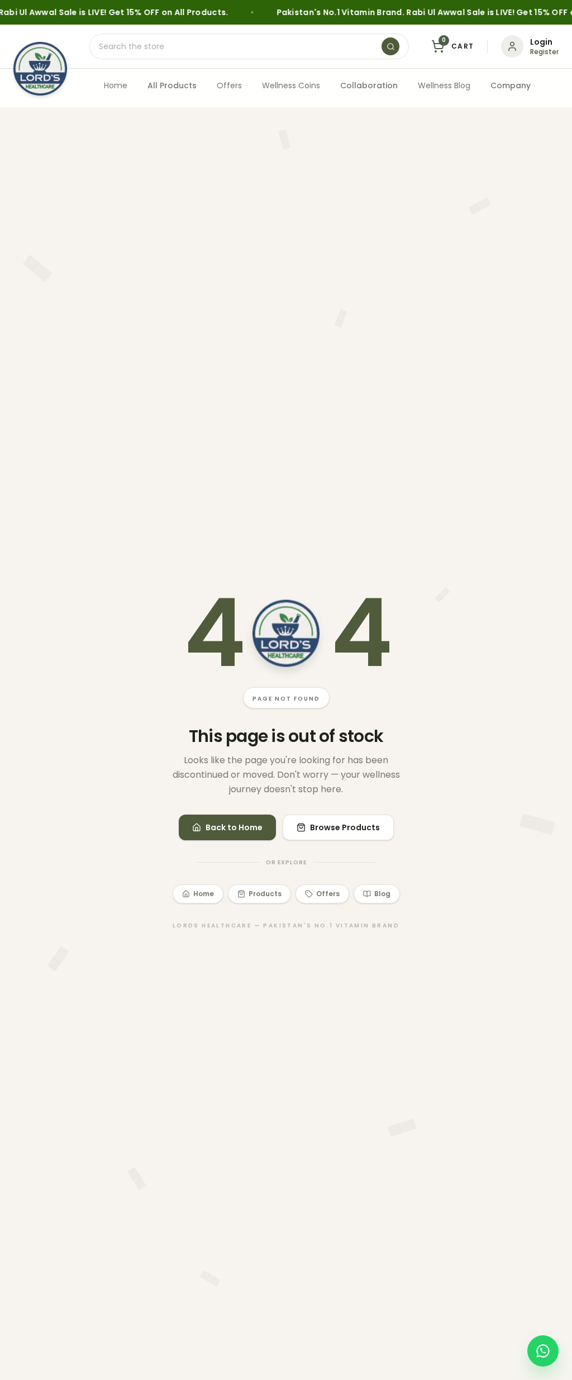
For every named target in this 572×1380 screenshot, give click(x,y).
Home (115, 85)
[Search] (390, 46)
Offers (229, 85)
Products (265, 893)
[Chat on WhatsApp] (543, 1351)
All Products (172, 85)
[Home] (40, 69)
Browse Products (345, 827)
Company (510, 85)
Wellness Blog (444, 85)
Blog (382, 893)
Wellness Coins (291, 85)
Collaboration (369, 85)
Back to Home (234, 827)
